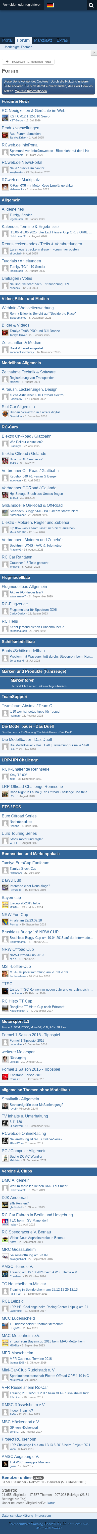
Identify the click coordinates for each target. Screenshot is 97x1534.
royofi (13, 1108)
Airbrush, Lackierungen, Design (29, 389)
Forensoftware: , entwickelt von (48, 1526)
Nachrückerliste (21, 822)
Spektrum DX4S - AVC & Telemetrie (35, 545)
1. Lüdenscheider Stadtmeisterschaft (36, 1324)
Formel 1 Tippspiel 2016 (27, 1040)
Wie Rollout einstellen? (26, 442)
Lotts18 (14, 1061)
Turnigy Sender (21, 215)
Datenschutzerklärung (17, 1515)
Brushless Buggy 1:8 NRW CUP (30, 932)
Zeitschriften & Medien (21, 342)
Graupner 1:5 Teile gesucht (29, 563)
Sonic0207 (16, 398)
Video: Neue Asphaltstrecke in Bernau (37, 1238)
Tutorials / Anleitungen (21, 261)
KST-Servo (16, 120)
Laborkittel (16, 1044)
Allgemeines (13, 209)
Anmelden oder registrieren (22, 4)
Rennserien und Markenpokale (31, 854)
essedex (15, 287)
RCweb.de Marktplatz (21, 180)
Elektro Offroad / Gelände (24, 453)
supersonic (16, 154)
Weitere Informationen (31, 91)
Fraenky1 (15, 446)
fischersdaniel (18, 976)
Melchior (15, 1160)
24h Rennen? (19, 1203)
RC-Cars (10, 427)
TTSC (7, 984)
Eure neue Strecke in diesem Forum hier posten (44, 249)
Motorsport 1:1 (15, 1021)
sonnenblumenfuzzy (22, 352)
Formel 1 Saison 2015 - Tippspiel (31, 1069)
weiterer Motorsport (19, 1052)
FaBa (13, 1414)
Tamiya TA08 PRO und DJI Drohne (35, 331)
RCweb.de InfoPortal (20, 145)
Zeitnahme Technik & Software (29, 372)
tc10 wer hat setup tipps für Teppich (35, 711)
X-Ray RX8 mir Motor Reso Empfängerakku (41, 185)
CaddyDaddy (18, 613)
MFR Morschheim (17, 1353)
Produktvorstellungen (20, 128)
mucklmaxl (16, 1379)
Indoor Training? (21, 1410)
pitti (12, 749)
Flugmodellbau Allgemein (24, 587)
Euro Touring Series (19, 833)
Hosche (14, 825)
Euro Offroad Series (19, 816)
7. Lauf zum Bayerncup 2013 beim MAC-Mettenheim (47, 1341)
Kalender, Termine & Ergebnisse (30, 226)
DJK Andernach (16, 1198)
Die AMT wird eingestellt (27, 348)
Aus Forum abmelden (25, 134)
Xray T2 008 (18, 775)
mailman (15, 715)
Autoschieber (18, 514)
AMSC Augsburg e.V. (20, 1456)
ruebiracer (16, 993)
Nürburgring (18, 1058)
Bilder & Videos (15, 325)
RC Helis (10, 621)
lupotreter (15, 480)
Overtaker (16, 416)
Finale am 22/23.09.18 (26, 920)
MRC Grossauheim (19, 1249)
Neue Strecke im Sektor (27, 168)
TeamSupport (14, 697)
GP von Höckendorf (24, 1427)
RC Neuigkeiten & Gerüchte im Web (33, 111)
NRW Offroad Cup (18, 949)
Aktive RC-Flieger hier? (26, 592)
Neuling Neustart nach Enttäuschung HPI (39, 284)
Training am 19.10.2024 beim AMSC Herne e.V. (44, 1272)
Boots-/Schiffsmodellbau (23, 651)
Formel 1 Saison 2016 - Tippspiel (31, 1035)
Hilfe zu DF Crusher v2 (26, 459)
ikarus (51, 1503)
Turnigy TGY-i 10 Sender (27, 267)
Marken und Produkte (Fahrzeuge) (34, 671)
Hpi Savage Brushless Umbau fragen (36, 494)
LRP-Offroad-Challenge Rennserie (32, 786)
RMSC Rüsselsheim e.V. (24, 1405)
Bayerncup (11, 897)
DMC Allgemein (16, 1180)
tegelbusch (16, 219)
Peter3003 (16, 890)
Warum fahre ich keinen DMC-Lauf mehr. (39, 1186)
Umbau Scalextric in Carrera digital (35, 412)
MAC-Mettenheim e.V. (21, 1336)
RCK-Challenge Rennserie (25, 769)
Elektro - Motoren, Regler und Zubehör (35, 522)
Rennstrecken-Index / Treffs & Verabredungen (42, 244)
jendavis (15, 566)
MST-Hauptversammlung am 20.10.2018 (39, 972)
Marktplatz (43, 40)
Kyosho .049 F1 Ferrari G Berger (33, 476)
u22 (12, 796)
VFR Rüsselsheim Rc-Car (25, 1387)
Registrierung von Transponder (32, 378)
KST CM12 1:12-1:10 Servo (29, 116)
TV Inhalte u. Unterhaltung (25, 1116)
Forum (23, 40)
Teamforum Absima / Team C (27, 706)
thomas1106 (17, 1362)
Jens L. (14, 1431)
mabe (13, 1224)
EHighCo (15, 1328)
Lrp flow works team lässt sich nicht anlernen (42, 528)
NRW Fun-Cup (15, 915)
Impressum (43, 1515)
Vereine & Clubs (17, 1171)
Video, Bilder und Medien (25, 299)
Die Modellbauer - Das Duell (28, 726)
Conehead (16, 1276)
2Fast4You (16, 1125)
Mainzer (14, 381)
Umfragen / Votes (17, 278)
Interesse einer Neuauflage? (30, 886)
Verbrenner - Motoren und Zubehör (32, 540)
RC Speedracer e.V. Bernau (26, 1232)
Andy (13, 1241)
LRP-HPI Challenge (20, 760)
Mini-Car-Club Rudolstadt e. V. (28, 1370)
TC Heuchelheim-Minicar (24, 1284)
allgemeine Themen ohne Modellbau (36, 1090)
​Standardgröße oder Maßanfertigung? (36, 1105)
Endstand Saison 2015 (26, 1075)
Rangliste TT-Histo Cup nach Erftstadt (37, 1007)
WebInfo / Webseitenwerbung (28, 308)
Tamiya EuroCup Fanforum (25, 863)
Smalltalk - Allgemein (20, 1099)
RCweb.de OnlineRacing (24, 1133)
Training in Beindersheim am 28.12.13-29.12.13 (44, 1289)
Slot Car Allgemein (18, 407)
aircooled (15, 253)
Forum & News (16, 101)
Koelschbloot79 (19, 1010)
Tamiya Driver (18, 137)
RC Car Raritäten (17, 557)
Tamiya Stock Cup (23, 868)
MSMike (14, 907)
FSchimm (15, 1397)
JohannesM (17, 660)
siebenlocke (17, 189)
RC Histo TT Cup (17, 1001)
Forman (14, 924)
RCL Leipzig (13, 1301)
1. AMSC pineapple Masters (30, 1462)
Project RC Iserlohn (19, 1439)
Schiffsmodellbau (18, 642)
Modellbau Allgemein (21, 363)
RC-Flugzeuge (15, 604)
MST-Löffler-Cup (16, 966)
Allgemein (11, 200)
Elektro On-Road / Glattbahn (26, 436)
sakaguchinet (18, 1258)
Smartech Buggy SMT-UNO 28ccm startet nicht (44, 511)
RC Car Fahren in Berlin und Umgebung (37, 1215)
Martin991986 (18, 532)
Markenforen (23, 680)
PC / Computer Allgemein (24, 1151)
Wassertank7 (18, 596)
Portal (7, 40)
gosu (13, 1466)
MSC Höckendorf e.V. (21, 1422)
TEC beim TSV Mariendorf (29, 1220)
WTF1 (13, 842)
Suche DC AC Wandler (26, 1156)
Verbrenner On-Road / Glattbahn (30, 471)
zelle (12, 778)
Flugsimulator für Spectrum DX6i (33, 610)
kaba (13, 1449)
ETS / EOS (11, 807)
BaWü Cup (11, 880)
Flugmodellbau (16, 577)
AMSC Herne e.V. (17, 1266)
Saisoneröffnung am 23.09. (29, 1255)
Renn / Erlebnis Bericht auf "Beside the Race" (43, 313)
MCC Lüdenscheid (18, 1318)
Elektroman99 (18, 236)
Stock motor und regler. (26, 839)
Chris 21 (15, 1079)
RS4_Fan (15, 1293)
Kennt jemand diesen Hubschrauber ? (37, 627)
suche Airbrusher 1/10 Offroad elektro (36, 395)
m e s (13, 958)
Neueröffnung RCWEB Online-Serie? (36, 1139)
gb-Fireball (16, 1207)
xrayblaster (16, 172)
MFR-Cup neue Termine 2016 (31, 1359)
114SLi (14, 463)
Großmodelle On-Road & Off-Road (32, 505)
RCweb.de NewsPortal (22, 162)
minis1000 (16, 872)
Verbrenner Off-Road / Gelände (29, 488)
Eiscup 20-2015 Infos (25, 903)
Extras (62, 40)
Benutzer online (17, 1478)
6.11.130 (16, 1122)
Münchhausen (18, 630)
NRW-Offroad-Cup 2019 (27, 955)
